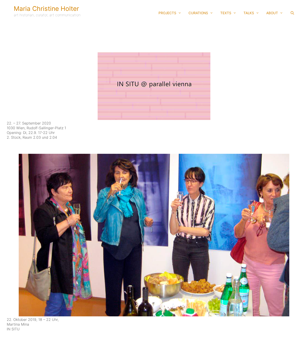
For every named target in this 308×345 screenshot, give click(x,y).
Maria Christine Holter (46, 8)
